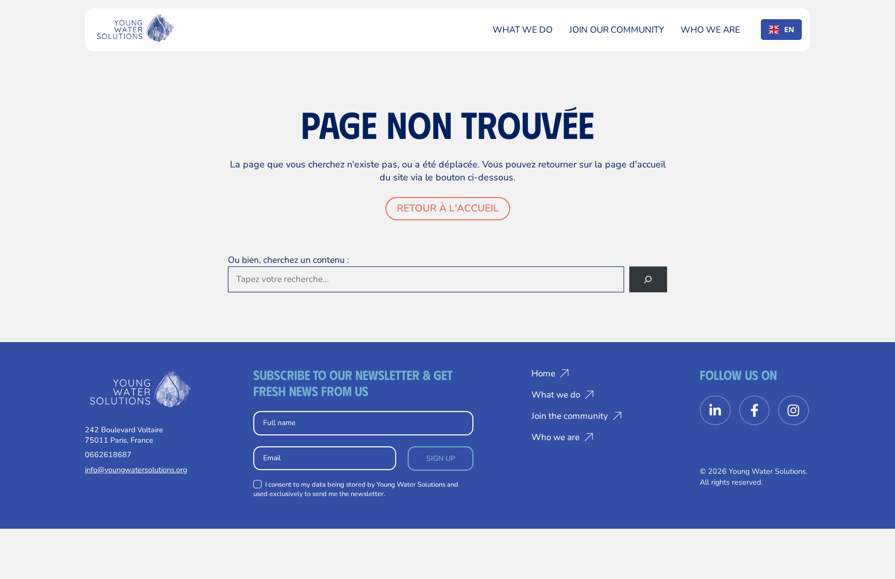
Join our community (616, 30)
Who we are (710, 30)
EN (789, 29)
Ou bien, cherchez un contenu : (288, 260)
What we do (523, 30)
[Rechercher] (648, 279)
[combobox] (781, 29)
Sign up (440, 458)
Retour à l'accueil (448, 208)
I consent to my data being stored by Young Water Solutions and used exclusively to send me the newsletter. (355, 489)
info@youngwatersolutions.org (136, 469)
